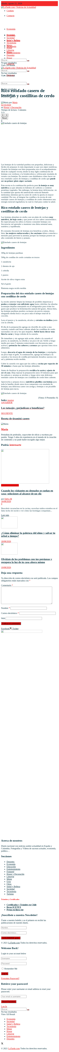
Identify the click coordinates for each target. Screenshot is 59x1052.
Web (3, 618)
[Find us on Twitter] (2, 1044)
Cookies (10, 11)
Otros (9, 884)
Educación (11, 867)
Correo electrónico (10, 613)
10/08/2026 (6, 567)
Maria (14, 102)
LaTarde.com (14, 943)
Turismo (10, 894)
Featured (10, 871)
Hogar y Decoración (12, 107)
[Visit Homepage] (18, 7)
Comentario (7, 585)
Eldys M (8, 499)
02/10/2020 (6, 105)
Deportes (10, 55)
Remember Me (10, 969)
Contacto (10, 15)
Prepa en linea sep (15, 910)
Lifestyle (10, 50)
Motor (9, 45)
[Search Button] (28, 60)
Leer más (5, 515)
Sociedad (11, 38)
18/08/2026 (6, 501)
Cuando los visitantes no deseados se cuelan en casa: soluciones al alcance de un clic (27, 492)
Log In (4, 1006)
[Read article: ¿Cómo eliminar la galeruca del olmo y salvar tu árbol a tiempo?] (29, 522)
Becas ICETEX (14, 907)
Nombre (5, 608)
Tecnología (11, 43)
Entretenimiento (13, 53)
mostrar (10, 400)
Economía (11, 29)
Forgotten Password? (10, 978)
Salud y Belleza (13, 40)
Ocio (9, 881)
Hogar (9, 58)
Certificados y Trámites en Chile (21, 905)
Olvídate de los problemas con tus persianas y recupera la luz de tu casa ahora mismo (26, 561)
